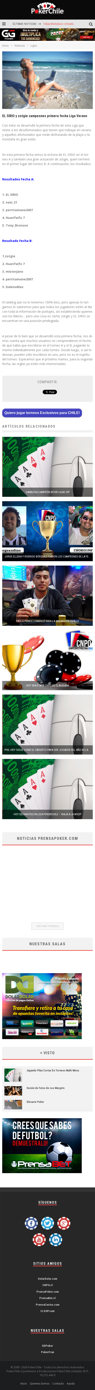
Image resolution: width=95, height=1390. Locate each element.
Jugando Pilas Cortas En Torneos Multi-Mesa (53, 1070)
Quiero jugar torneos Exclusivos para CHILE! (42, 413)
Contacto (58, 1383)
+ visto (47, 1053)
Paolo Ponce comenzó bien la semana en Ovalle (47, 621)
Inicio (5, 45)
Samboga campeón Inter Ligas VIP (48, 492)
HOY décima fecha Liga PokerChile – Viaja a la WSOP (47, 814)
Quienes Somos (39, 1383)
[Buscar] (92, 24)
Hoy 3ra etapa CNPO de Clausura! (47, 685)
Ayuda (71, 1383)
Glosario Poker (35, 1101)
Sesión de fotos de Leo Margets (46, 1088)
